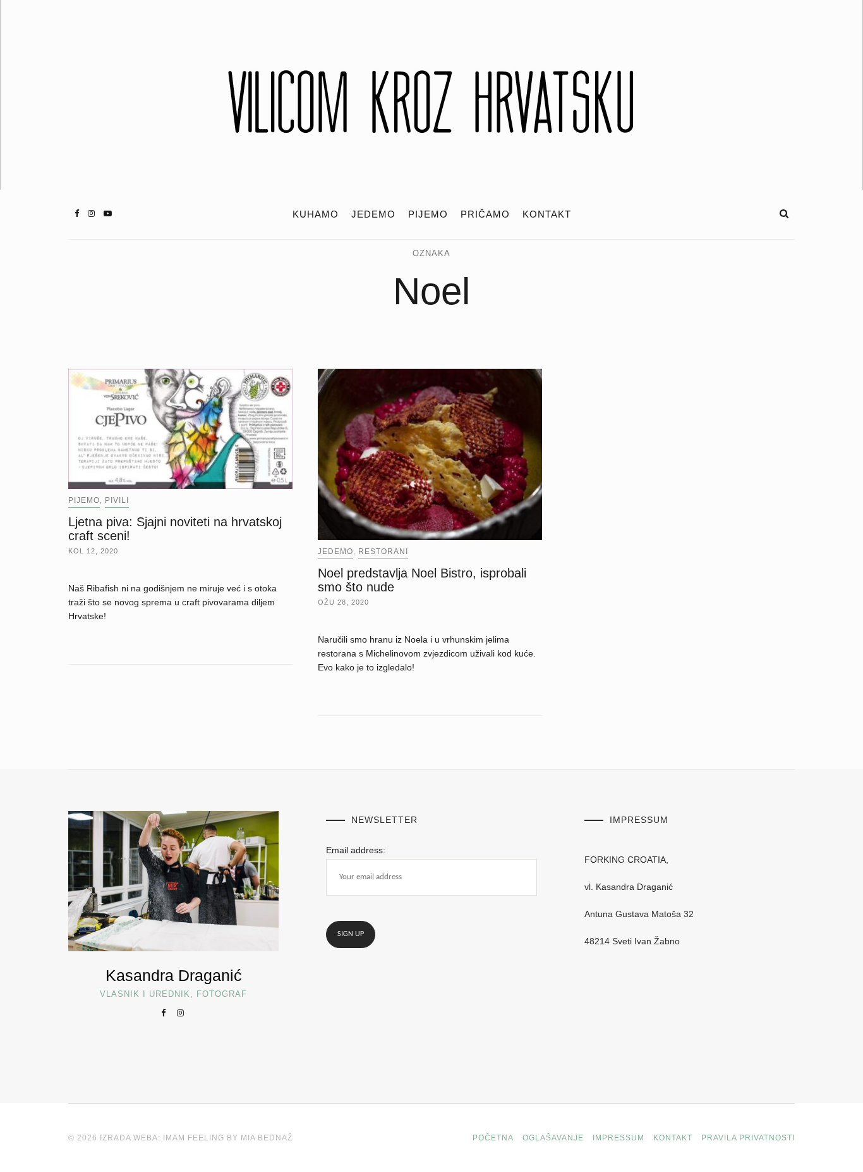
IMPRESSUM (618, 1137)
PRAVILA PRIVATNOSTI (748, 1137)
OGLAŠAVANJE (553, 1137)
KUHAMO (316, 214)
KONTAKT (546, 214)
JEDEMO (373, 214)
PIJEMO (428, 214)
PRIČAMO (485, 214)
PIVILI (117, 500)
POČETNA (493, 1137)
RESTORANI (383, 551)
